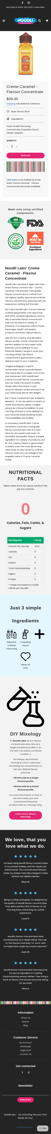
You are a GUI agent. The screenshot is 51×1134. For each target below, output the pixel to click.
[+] (17, 146)
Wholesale (25, 1046)
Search (25, 1021)
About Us (25, 1017)
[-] (7, 146)
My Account (25, 1042)
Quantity (11, 140)
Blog (25, 1025)
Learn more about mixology (25, 815)
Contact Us (25, 1054)
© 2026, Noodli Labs (24, 1127)
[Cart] (47, 21)
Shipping (11, 103)
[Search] (39, 21)
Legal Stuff (25, 1050)
